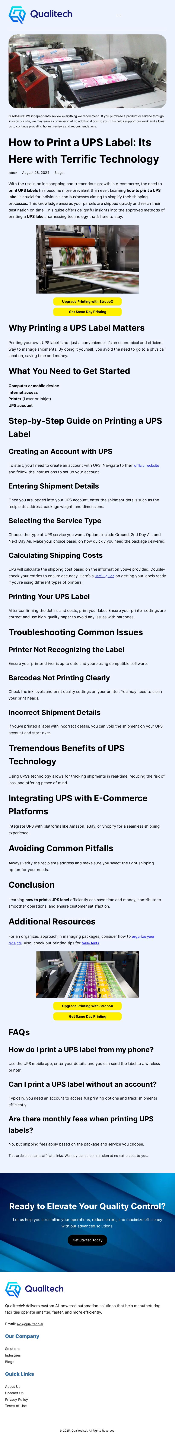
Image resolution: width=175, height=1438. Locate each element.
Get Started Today (87, 1240)
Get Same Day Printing (87, 312)
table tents (90, 943)
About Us (12, 1386)
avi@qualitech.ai (30, 1324)
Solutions (12, 1348)
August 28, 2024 (35, 172)
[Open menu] (119, 15)
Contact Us (14, 1393)
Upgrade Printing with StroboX (87, 301)
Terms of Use (16, 1406)
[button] (87, 301)
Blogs (58, 172)
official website (146, 465)
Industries (13, 1355)
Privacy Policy (16, 1399)
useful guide (104, 576)
